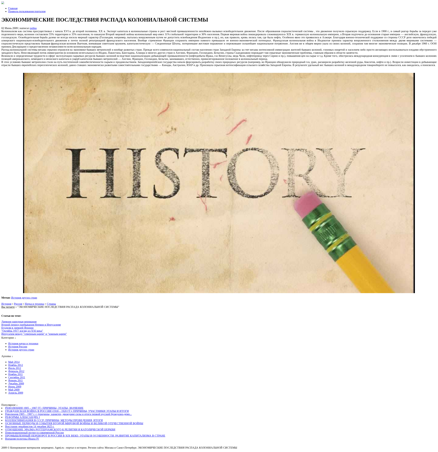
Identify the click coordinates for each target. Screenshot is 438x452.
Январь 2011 (15, 380)
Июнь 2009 (14, 386)
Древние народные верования (18, 321)
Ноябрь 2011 (15, 374)
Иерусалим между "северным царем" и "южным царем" (34, 333)
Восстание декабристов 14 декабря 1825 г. (29, 426)
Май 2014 (14, 362)
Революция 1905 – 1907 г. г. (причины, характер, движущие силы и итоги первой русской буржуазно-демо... (68, 414)
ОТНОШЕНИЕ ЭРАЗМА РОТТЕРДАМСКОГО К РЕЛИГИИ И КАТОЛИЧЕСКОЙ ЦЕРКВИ (60, 429)
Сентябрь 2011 (16, 377)
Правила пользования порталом (27, 11)
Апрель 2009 (15, 392)
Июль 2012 (14, 368)
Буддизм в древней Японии (17, 327)
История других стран (24, 297)
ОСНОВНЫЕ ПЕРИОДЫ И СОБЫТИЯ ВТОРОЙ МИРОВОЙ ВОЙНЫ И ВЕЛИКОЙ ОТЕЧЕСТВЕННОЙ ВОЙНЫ (74, 423)
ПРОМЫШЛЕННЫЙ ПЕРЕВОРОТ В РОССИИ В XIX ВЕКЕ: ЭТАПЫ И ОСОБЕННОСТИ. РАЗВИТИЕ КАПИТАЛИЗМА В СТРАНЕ (85, 435)
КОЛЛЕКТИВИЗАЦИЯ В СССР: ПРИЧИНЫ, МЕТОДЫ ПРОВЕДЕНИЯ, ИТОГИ (54, 420)
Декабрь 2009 (16, 383)
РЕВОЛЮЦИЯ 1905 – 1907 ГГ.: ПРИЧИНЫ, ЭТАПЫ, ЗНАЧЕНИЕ (44, 408)
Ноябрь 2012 (15, 365)
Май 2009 (14, 389)
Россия (18, 303)
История (6, 303)
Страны (51, 303)
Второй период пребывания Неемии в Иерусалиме (31, 324)
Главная (12, 8)
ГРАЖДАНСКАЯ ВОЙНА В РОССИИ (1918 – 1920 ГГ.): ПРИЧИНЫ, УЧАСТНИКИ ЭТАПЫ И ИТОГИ (67, 411)
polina (33, 28)
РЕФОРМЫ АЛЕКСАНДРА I (22, 417)
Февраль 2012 (16, 371)
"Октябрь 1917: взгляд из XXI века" (22, 330)
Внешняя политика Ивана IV (22, 438)
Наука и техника (34, 303)
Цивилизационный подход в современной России (34, 432)
